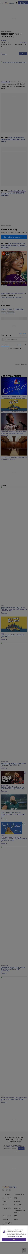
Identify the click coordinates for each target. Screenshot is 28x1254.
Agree (14, 1239)
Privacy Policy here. (17, 1236)
